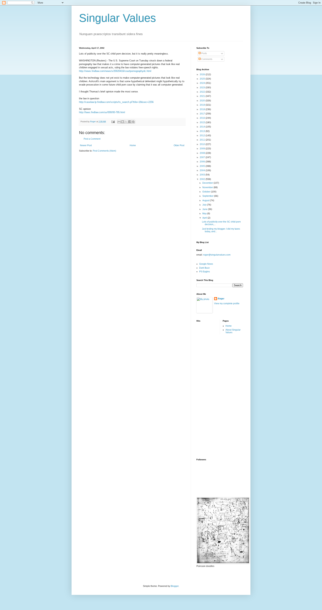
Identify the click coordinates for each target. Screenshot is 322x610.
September (208, 196)
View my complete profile (226, 303)
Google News (206, 264)
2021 (203, 96)
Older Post (179, 145)
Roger (221, 298)
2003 (203, 174)
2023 (203, 87)
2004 (203, 170)
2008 (203, 153)
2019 (203, 105)
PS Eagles (204, 271)
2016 (203, 118)
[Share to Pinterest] (133, 122)
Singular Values (117, 18)
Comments (206, 59)
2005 (203, 166)
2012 (203, 135)
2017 (203, 113)
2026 (203, 74)
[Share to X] (126, 122)
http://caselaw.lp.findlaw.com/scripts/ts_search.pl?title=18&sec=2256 (116, 102)
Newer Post (86, 145)
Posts (204, 53)
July (204, 204)
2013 (203, 131)
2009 (203, 148)
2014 (203, 126)
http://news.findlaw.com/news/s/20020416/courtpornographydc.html (115, 71)
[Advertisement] (211, 396)
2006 (203, 161)
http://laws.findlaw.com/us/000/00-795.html (102, 112)
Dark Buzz (204, 268)
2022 (203, 92)
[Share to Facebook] (130, 122)
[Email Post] (113, 121)
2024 (203, 83)
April (205, 218)
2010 (203, 144)
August (206, 200)
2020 (203, 100)
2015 (203, 122)
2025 (203, 78)
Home (133, 145)
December (208, 183)
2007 (203, 157)
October (206, 191)
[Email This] (119, 122)
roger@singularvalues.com (217, 254)
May (204, 213)
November (208, 187)
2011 (203, 140)
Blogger (175, 586)
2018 (203, 109)
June (205, 209)
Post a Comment (92, 139)
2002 (203, 179)
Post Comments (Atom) (104, 151)
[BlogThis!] (122, 122)
